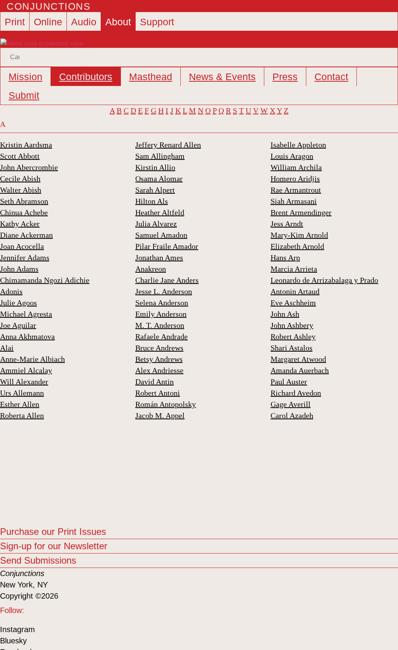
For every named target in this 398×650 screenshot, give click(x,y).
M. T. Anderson (159, 325)
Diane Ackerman (26, 235)
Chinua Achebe (24, 212)
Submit (24, 95)
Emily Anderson (161, 314)
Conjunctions (49, 6)
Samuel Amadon (161, 235)
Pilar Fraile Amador (166, 246)
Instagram (17, 629)
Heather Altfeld (159, 212)
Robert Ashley (293, 336)
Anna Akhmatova (27, 336)
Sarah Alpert (155, 190)
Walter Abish (20, 190)
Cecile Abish (20, 178)
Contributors (85, 76)
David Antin (154, 381)
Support (157, 21)
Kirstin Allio (155, 167)
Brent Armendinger (301, 212)
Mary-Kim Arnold (299, 235)
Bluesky (13, 640)
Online (48, 21)
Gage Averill (291, 404)
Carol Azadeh (292, 415)
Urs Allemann (22, 393)
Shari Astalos (291, 347)
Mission (25, 76)
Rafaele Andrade (161, 336)
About (118, 21)
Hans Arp (285, 257)
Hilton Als (151, 201)
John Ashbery (292, 325)
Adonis (11, 291)
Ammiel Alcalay (26, 370)
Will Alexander (24, 381)
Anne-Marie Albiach (32, 359)
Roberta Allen (22, 415)
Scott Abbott (20, 156)
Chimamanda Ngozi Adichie (44, 280)
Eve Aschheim (293, 302)
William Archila (296, 167)
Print (15, 21)
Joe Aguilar (18, 325)
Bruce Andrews (159, 347)
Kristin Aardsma (26, 144)
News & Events (222, 76)
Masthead (150, 76)
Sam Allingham (160, 156)
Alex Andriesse (159, 370)
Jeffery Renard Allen (168, 144)
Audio (83, 21)
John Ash (285, 314)
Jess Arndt (287, 223)
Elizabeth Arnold (297, 246)
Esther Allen (19, 404)
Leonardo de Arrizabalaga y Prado (324, 280)
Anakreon (150, 269)
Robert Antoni (157, 393)
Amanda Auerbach (300, 370)
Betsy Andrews (159, 359)
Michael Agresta (26, 314)
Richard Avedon (296, 393)
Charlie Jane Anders (167, 280)
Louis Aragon (292, 156)
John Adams (19, 269)
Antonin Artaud (295, 291)
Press (285, 76)
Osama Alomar (159, 178)
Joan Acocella (22, 246)
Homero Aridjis (295, 178)
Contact (331, 76)
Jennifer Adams (24, 257)
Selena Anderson (161, 302)
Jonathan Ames (159, 257)
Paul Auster (289, 381)
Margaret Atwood (298, 359)
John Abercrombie (29, 167)
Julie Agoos (18, 302)
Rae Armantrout (296, 190)
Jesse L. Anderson (163, 291)
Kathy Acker (20, 223)
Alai (7, 347)
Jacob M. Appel (160, 415)
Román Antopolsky (165, 404)
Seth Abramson (24, 201)
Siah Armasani (294, 201)
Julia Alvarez (156, 223)
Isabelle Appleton (298, 144)
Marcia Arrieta (294, 269)
